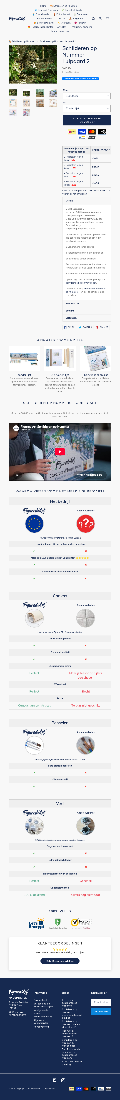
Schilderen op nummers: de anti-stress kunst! (72, 1024)
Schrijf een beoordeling (60, 961)
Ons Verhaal (40, 1000)
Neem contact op (43, 1016)
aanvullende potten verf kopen (81, 282)
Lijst (65, 102)
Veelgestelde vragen (41, 1011)
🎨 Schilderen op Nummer (22, 41)
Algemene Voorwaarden (41, 1021)
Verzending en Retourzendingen (43, 1005)
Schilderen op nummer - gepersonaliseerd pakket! (72, 1013)
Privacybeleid (41, 1026)
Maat (65, 90)
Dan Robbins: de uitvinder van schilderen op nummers (71, 1053)
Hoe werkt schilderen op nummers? (69, 1033)
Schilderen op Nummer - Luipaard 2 (58, 41)
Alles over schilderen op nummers (69, 1003)
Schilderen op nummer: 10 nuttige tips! (70, 1043)
